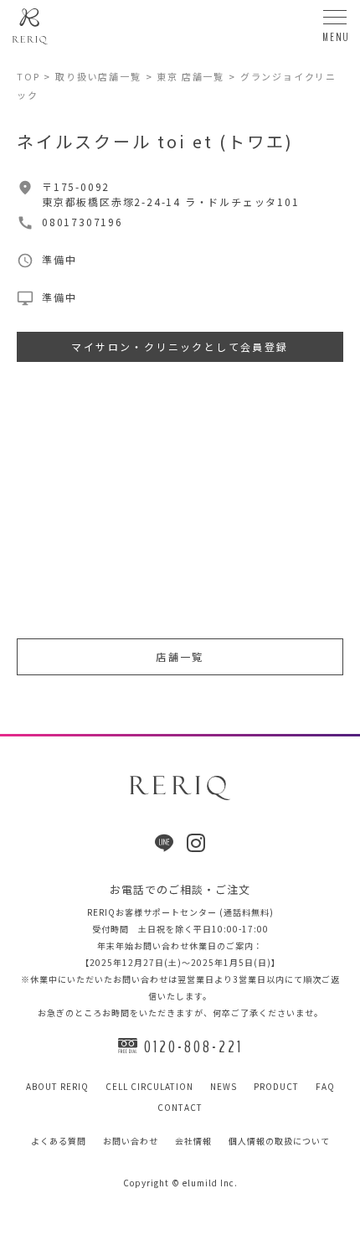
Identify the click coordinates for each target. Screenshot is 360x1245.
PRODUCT (276, 1086)
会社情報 (193, 1140)
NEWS (223, 1086)
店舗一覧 (180, 656)
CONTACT (180, 1107)
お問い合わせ (130, 1140)
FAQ (325, 1086)
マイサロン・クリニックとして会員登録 (179, 346)
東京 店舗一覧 (190, 76)
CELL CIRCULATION (149, 1086)
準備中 (59, 297)
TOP (28, 76)
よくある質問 (58, 1140)
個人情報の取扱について (279, 1140)
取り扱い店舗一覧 (98, 76)
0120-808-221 (193, 1047)
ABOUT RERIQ (57, 1086)
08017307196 (82, 221)
